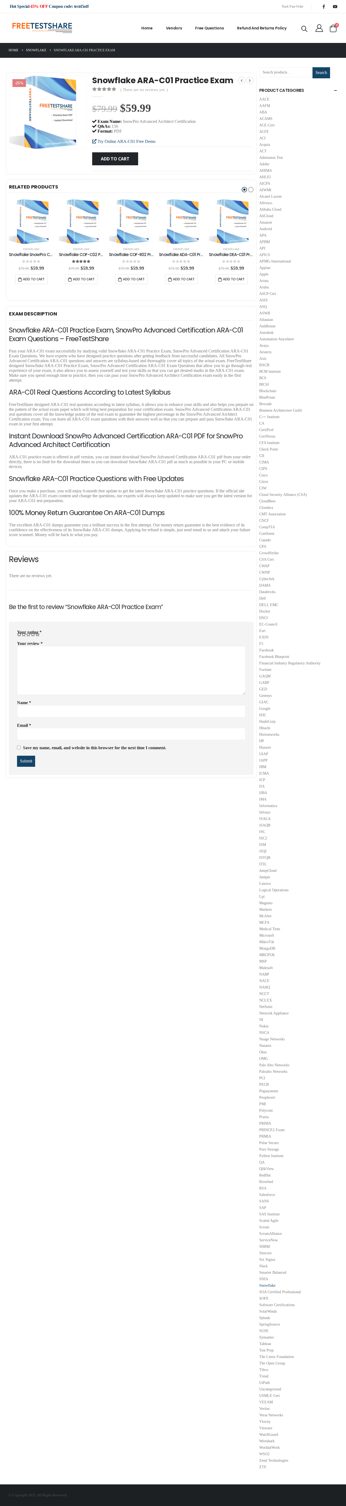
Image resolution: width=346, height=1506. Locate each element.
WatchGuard (268, 1435)
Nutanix (265, 1046)
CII (261, 456)
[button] (244, 190)
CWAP (264, 566)
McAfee (265, 916)
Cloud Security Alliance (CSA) (283, 495)
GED (263, 689)
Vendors (174, 28)
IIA (262, 786)
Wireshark (267, 1441)
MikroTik (266, 942)
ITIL (263, 864)
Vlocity (265, 1422)
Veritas (264, 1409)
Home (147, 28)
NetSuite (265, 1007)
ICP (262, 780)
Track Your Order (292, 6)
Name (24, 702)
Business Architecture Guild (280, 410)
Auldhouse (267, 326)
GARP (264, 683)
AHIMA (265, 171)
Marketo (265, 909)
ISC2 (263, 838)
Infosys (264, 812)
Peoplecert (267, 1097)
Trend (263, 1376)
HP (261, 741)
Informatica (268, 806)
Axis (262, 359)
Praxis (264, 1117)
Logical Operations (273, 890)
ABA (263, 112)
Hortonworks (269, 734)
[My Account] (319, 28)
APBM (264, 242)
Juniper (264, 877)
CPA (262, 546)
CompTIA (267, 527)
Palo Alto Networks (274, 1065)
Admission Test (271, 158)
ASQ (263, 307)
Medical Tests (269, 929)
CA (261, 423)
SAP (262, 1208)
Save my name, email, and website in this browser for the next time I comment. (94, 747)
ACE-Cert (267, 125)
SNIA (263, 1279)
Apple (263, 274)
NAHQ (264, 987)
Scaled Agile (268, 1221)
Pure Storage (269, 1149)
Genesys (265, 696)
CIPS (263, 469)
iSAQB (264, 825)
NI (261, 1020)
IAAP (263, 754)
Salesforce (267, 1195)
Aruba (264, 287)
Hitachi (264, 728)
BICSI (264, 384)
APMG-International (275, 261)
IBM (262, 767)
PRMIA (265, 1136)
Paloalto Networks (273, 1072)
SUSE (264, 1331)
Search (321, 72)
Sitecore (265, 1253)
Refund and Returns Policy (261, 28)
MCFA (264, 922)
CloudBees (267, 501)
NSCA (264, 1033)
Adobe (264, 164)
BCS (262, 378)
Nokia (263, 1026)
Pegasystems (268, 1091)
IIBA (263, 793)
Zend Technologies (273, 1460)
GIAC (263, 702)
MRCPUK (267, 955)
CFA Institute (269, 443)
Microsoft (266, 935)
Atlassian (266, 320)
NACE (264, 981)
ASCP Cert (267, 294)
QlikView (266, 1169)
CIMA (264, 462)
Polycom (266, 1110)
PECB (264, 1085)
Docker (264, 611)
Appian (264, 268)
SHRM (264, 1247)
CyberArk (266, 579)
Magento (265, 903)
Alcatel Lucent (270, 196)
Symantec (266, 1337)
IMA (263, 799)
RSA (263, 1188)
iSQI (263, 851)
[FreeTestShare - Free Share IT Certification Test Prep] (42, 28)
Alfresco (265, 203)
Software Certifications (277, 1305)
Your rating (29, 632)
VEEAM (266, 1402)
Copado (265, 540)
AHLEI (265, 177)
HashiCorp (267, 722)
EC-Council (268, 624)
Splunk (264, 1318)
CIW (263, 488)
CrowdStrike (269, 553)
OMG (263, 1059)
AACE (264, 99)
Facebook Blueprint (274, 657)
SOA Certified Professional (280, 1292)
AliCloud (266, 216)
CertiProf (266, 430)
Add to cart (115, 159)
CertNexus (267, 436)
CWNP (264, 572)
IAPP (263, 760)
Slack (263, 1266)
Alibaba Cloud (270, 209)
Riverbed (266, 1182)
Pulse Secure (269, 1143)
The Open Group (272, 1363)
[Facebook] (324, 6)
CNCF (264, 521)
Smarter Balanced (272, 1272)
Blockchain (267, 391)
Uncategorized (270, 1389)
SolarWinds (268, 1311)
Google (264, 709)
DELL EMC (268, 605)
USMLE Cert (269, 1396)
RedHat (265, 1175)
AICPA (264, 183)
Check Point (268, 449)
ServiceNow (268, 1240)
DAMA (265, 585)
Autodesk (266, 333)
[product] (31, 221)
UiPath (264, 1383)
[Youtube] (335, 6)
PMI (262, 1104)
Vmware (265, 1428)
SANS (264, 1201)
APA (263, 235)
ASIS (263, 300)
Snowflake (31, 249)
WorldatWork (269, 1448)
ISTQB (264, 858)
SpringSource (269, 1324)
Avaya (264, 346)
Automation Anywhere (276, 339)
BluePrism (267, 397)
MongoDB (267, 948)
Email (24, 725)
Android (265, 229)
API (262, 248)
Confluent (266, 534)
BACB (264, 365)
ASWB (264, 313)
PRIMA (265, 1123)
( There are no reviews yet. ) (144, 90)
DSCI (263, 618)
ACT (263, 151)
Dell (262, 598)
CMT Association (272, 514)
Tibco (263, 1370)
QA (262, 1162)
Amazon (265, 222)
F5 (261, 644)
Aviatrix (265, 352)
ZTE (263, 1467)
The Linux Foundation (276, 1357)
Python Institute (271, 1156)
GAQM (265, 676)
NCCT (264, 994)
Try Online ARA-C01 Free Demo (126, 141)
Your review (30, 643)
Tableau (265, 1344)
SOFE (264, 1298)
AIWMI (265, 190)
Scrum (264, 1227)
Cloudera (266, 508)
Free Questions (209, 28)
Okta (263, 1052)
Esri (262, 631)
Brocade (265, 404)
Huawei (265, 747)
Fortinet (265, 670)
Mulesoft (266, 968)
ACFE (264, 132)
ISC (262, 832)
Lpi (262, 897)
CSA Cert (266, 559)
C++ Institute (269, 417)
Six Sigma (267, 1260)
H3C (262, 715)
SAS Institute (269, 1214)
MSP (263, 961)
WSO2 (264, 1454)
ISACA (265, 819)
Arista (263, 281)
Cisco (263, 475)
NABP (264, 974)
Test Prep (266, 1350)
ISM (262, 845)
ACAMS (265, 119)
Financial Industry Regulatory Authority (290, 663)
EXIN (263, 637)
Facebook (266, 650)
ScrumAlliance (270, 1234)
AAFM (264, 106)
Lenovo (265, 884)
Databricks (267, 592)
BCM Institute (270, 371)
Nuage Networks (272, 1039)
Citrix (263, 482)
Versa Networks (271, 1415)
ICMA (264, 773)
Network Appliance (274, 1013)
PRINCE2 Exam (272, 1130)
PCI (262, 1078)
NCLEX (265, 1000)
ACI (262, 138)
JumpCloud (268, 871)
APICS (264, 255)
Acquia (264, 145)
